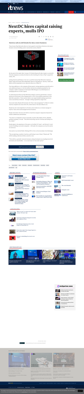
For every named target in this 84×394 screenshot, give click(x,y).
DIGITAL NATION (30, 12)
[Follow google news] (49, 39)
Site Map (72, 383)
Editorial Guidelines (50, 383)
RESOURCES (45, 12)
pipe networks (11, 167)
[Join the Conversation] (39, 37)
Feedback (58, 383)
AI (25, 12)
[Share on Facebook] (44, 37)
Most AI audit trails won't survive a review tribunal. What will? (36, 343)
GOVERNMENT (16, 12)
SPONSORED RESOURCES (39, 172)
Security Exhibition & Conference (67, 195)
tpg (16, 167)
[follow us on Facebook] (12, 4)
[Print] (53, 37)
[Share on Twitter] (42, 37)
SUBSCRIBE (71, 12)
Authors (55, 383)
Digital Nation (27, 387)
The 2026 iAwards (66, 185)
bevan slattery (14, 165)
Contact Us (41, 383)
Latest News (4, 1)
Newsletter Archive (67, 383)
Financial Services (25, 22)
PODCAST (52, 12)
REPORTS (39, 12)
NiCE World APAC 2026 (67, 180)
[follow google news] (14, 4)
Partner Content (15, 172)
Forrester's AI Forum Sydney (67, 176)
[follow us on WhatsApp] (16, 4)
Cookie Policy (24, 392)
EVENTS (57, 12)
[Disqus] (30, 282)
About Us (44, 383)
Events (57, 172)
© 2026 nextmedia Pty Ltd (17, 383)
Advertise (62, 383)
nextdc (47, 165)
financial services (36, 165)
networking (43, 165)
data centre (24, 165)
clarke (20, 165)
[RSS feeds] (18, 4)
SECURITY (22, 12)
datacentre (30, 165)
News (14, 22)
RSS (75, 383)
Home (10, 22)
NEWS (9, 12)
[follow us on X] (10, 4)
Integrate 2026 (65, 190)
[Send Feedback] (48, 37)
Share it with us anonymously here (30, 151)
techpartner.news (20, 387)
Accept (80, 390)
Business (18, 22)
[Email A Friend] (50, 37)
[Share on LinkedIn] (46, 37)
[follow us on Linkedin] (8, 4)
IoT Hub (33, 387)
